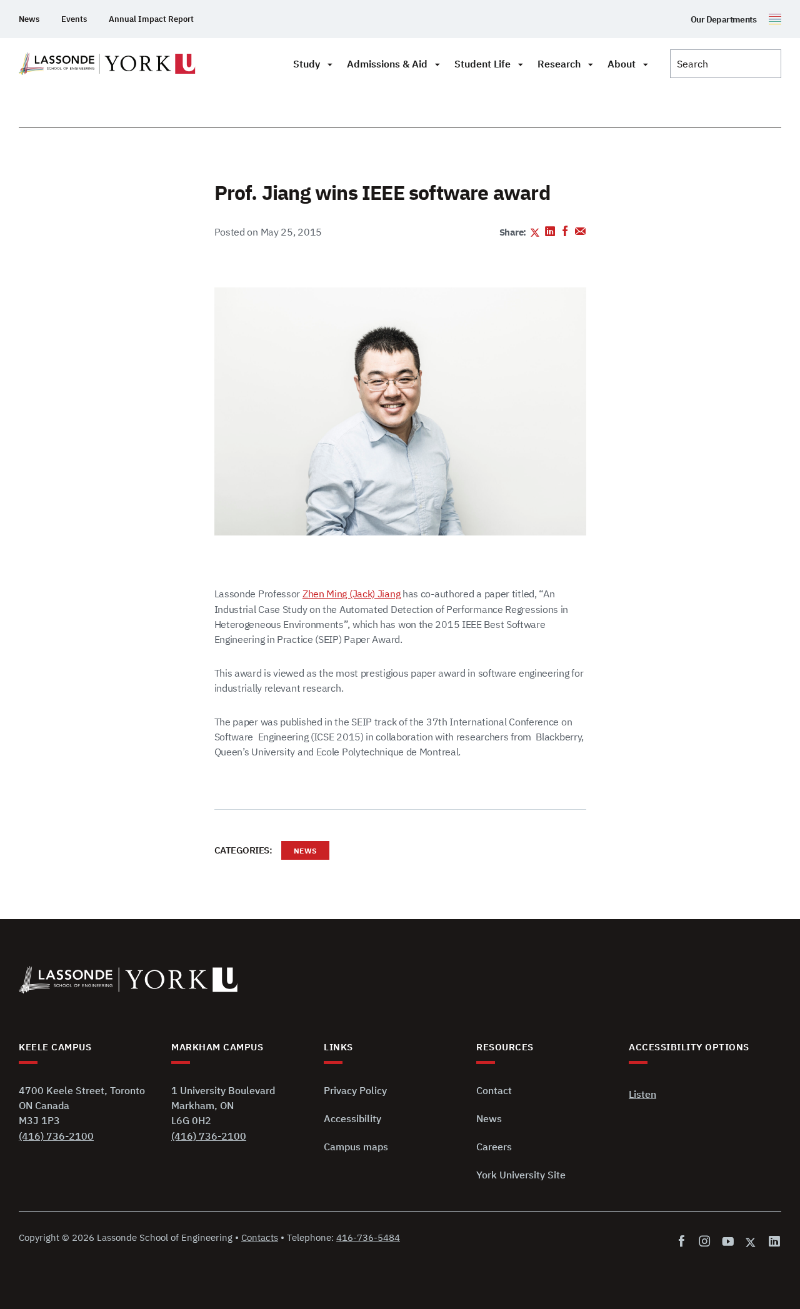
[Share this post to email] (580, 233)
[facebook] (684, 1242)
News (29, 19)
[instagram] (704, 1242)
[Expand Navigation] (330, 64)
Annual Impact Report (151, 19)
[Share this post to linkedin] (550, 233)
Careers (494, 1146)
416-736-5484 (368, 1237)
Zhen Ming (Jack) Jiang (351, 593)
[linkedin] (772, 1242)
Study (306, 63)
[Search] (725, 63)
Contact (494, 1090)
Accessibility (352, 1118)
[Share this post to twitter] (535, 233)
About (622, 63)
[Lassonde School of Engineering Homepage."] (107, 63)
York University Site (521, 1174)
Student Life (482, 63)
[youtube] (727, 1242)
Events (74, 19)
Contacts (259, 1237)
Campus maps (356, 1146)
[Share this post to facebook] (565, 233)
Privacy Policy (355, 1090)
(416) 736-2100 (56, 1136)
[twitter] (751, 1242)
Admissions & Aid (387, 63)
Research (559, 63)
